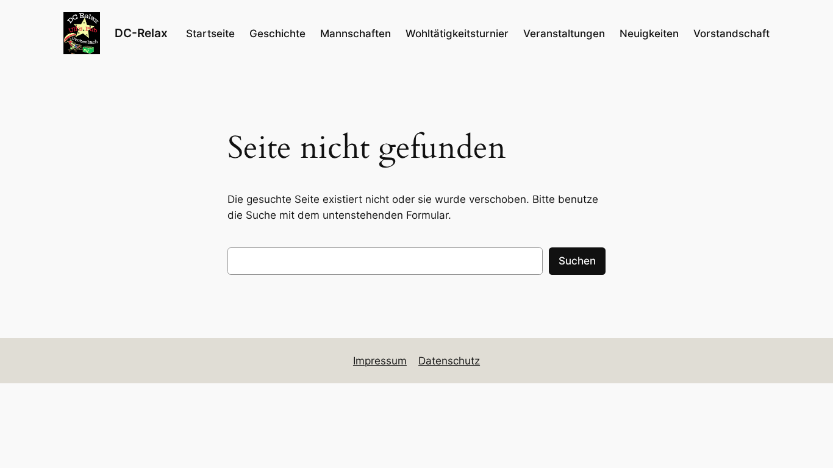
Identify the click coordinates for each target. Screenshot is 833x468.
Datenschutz (449, 361)
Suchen (577, 261)
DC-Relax (141, 33)
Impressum (380, 361)
